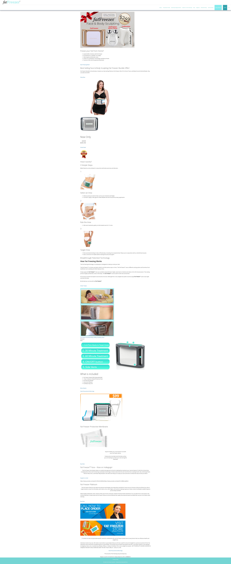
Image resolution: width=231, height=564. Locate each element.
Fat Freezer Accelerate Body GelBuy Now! (90, 337)
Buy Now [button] (82, 464)
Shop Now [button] (82, 77)
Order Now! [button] (83, 147)
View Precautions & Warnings (87, 391)
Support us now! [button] (84, 478)
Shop (160, 7)
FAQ (194, 7)
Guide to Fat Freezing (187, 7)
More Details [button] (83, 388)
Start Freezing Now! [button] (85, 64)
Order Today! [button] (83, 285)
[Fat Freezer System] (11, 2)
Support (198, 7)
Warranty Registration (176, 7)
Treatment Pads (166, 7)
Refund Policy (204, 7)
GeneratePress (124, 562)
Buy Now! (102, 337)
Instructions (210, 7)
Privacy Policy (115, 559)
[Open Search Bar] (229, 7)
